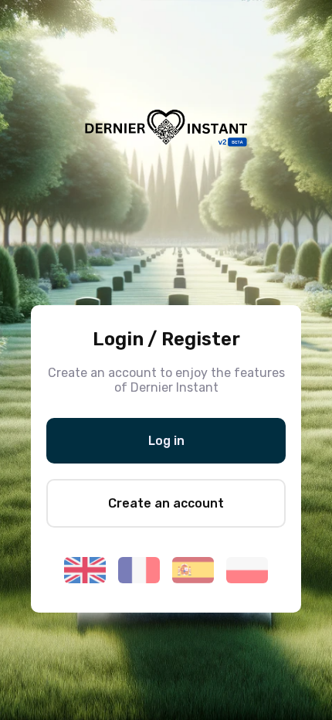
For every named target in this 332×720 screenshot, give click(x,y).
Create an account (166, 503)
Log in (166, 440)
